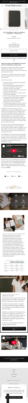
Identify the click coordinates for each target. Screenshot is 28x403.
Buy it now (14, 55)
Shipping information (14, 171)
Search (14, 370)
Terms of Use (14, 374)
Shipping (9, 38)
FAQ (14, 372)
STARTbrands (13, 5)
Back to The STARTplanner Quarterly (15, 359)
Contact (14, 376)
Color (14, 43)
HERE (8, 167)
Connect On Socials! (14, 380)
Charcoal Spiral (14, 45)
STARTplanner (13, 383)
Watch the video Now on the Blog (14, 329)
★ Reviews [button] (7, 398)
